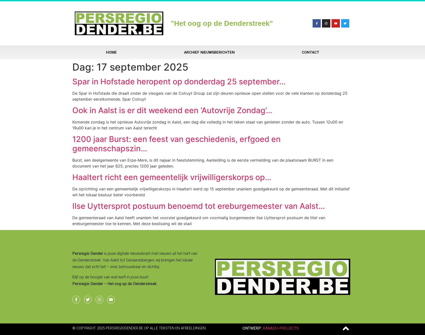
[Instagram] (326, 23)
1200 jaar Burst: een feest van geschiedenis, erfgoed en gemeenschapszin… (176, 143)
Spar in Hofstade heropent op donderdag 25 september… (179, 81)
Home (111, 52)
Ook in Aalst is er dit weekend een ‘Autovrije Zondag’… (172, 110)
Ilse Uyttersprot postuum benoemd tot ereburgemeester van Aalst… (198, 206)
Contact (310, 52)
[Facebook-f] (317, 23)
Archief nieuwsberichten (209, 52)
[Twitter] (345, 23)
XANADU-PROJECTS (281, 328)
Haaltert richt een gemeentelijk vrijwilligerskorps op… (171, 177)
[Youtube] (336, 23)
